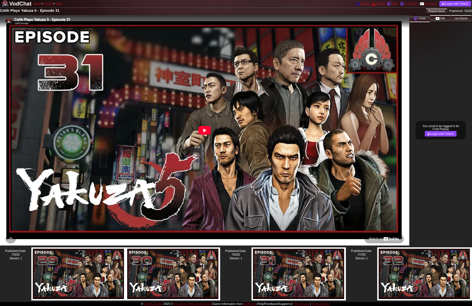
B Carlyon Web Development (193, 303)
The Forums (301, 303)
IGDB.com (250, 303)
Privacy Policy (321, 303)
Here (59, 3)
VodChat (20, 4)
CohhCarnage (153, 303)
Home (37, 3)
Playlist (48, 3)
